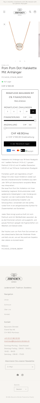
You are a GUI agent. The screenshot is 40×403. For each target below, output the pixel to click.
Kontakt (7, 314)
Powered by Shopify (28, 397)
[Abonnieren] (32, 366)
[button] (4, 11)
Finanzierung (12, 117)
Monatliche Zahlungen (18, 107)
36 (33, 111)
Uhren (6, 300)
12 (20, 111)
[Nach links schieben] (15, 61)
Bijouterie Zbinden (16, 397)
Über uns (7, 309)
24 (26, 111)
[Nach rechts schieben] (24, 61)
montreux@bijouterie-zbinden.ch (17, 341)
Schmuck (7, 305)
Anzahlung (10, 125)
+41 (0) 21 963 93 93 (12, 338)
